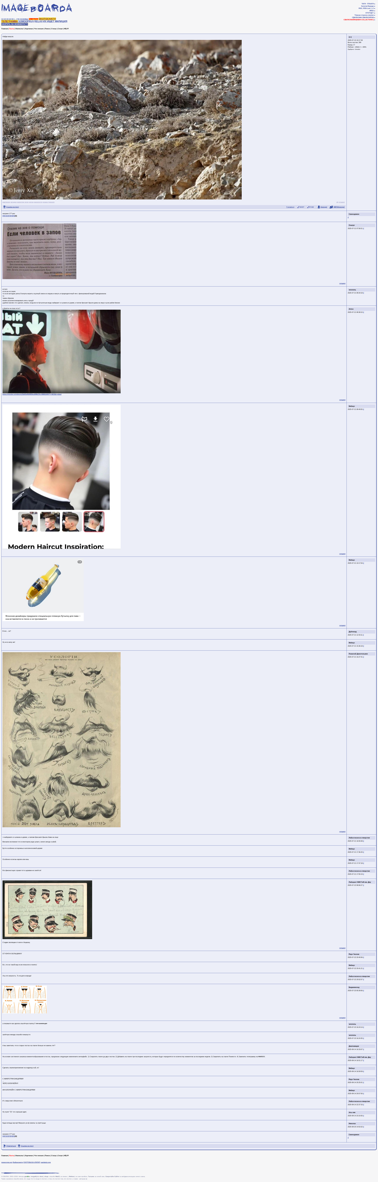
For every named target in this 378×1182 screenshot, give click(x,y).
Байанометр (18, 1162)
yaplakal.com (46, 1162)
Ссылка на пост (12, 207)
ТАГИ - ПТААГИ (368, 4)
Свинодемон (354, 214)
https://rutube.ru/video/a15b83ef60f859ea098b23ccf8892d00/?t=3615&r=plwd (32, 394)
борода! (324, 207)
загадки (13, 202)
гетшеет (342, 202)
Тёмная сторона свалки (364, 15)
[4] (10, 19)
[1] (2, 19)
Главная (4, 29)
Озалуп (352, 225)
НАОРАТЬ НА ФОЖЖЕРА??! (14, 24)
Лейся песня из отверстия (359, 838)
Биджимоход (354, 987)
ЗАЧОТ (301, 207)
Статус (54, 29)
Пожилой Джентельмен (358, 654)
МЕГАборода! (339, 207)
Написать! (20, 29)
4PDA (371, 11)
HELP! (66, 29)
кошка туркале (48, 202)
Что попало (39, 29)
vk (337, 202)
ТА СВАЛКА (33, 19)
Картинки (29, 29)
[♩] (15, 19)
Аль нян (352, 1112)
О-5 (350, 37)
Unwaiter (357, 49)
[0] (4, 216)
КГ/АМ (311, 207)
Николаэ (352, 1123)
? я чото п (290, 207)
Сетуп (60, 29)
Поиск (47, 29)
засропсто (38, 202)
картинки (6, 202)
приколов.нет (7, 1162)
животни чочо (22, 202)
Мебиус (352, 406)
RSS (360, 8)
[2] (5, 19)
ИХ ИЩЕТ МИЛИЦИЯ (55, 21)
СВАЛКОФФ (357, 17)
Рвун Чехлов (354, 954)
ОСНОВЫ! (24, 19)
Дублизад (353, 632)
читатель (352, 290)
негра (31, 202)
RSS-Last (366, 8)
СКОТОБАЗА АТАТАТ (31, 1162)
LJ (373, 8)
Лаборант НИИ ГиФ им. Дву (360, 882)
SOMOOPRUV (26, 21)
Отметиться (11, 1146)
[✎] (18, 19)
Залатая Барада (367, 6)
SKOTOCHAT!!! (47, 19)
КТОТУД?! (370, 13)
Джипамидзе (354, 1046)
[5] (12, 19)
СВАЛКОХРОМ (368, 17)
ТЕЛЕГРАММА (9, 21)
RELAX (38, 21)
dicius (351, 309)
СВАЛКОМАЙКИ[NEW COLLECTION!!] (359, 20)
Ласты (11, 29)
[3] (7, 19)
